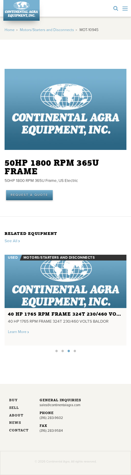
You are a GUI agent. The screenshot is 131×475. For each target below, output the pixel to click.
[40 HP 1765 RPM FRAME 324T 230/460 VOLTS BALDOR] (65, 281)
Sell (14, 408)
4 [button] (75, 351)
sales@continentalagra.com (60, 405)
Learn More (17, 332)
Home (10, 30)
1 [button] (56, 351)
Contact (19, 431)
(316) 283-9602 (51, 418)
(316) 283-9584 (51, 431)
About (16, 416)
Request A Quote (29, 195)
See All (11, 241)
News (15, 423)
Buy (13, 400)
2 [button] (62, 351)
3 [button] (69, 351)
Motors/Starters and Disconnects (47, 30)
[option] (65, 298)
